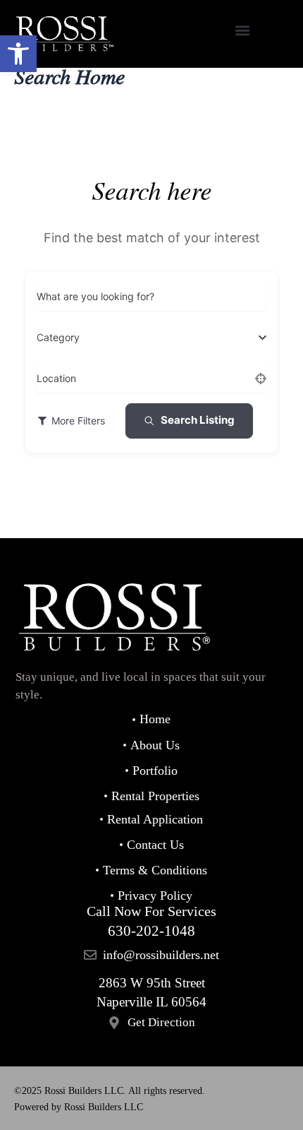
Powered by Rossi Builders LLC (78, 1107)
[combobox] (146, 337)
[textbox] (58, 337)
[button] (18, 53)
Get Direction (161, 1022)
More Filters (78, 421)
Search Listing (198, 420)
